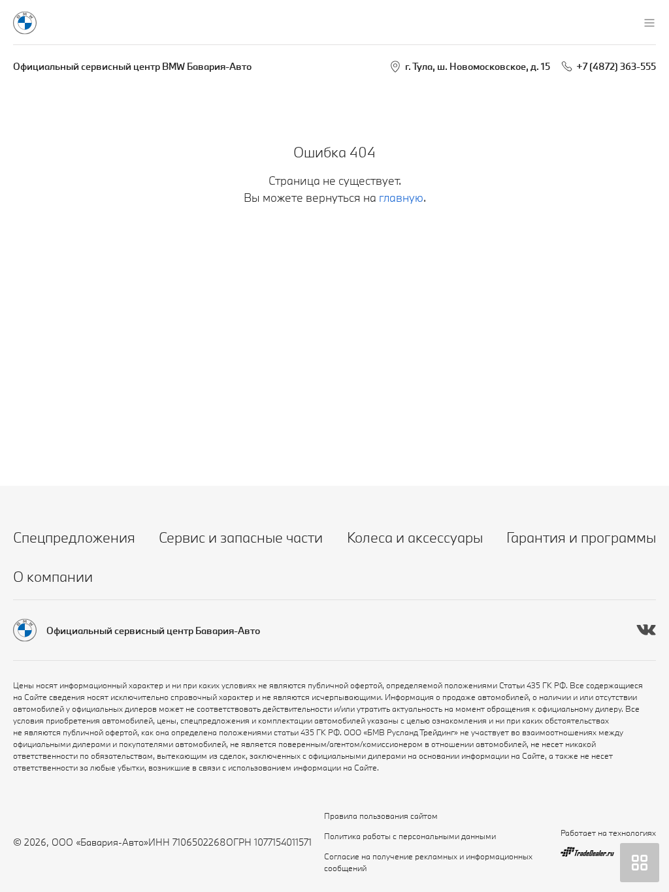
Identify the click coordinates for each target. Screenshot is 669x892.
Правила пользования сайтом (381, 815)
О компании (53, 576)
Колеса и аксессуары (415, 537)
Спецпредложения (74, 537)
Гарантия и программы (581, 537)
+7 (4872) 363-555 (616, 66)
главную (401, 197)
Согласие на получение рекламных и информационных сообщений (428, 862)
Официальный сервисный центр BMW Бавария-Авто (132, 66)
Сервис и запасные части (241, 537)
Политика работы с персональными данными (410, 836)
